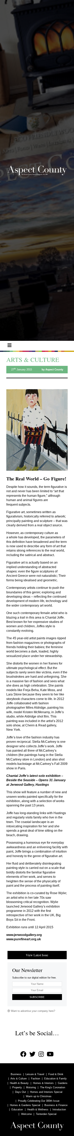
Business (16, 1074)
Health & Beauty (19, 1083)
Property (17, 1087)
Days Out (20, 1091)
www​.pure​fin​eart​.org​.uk (23, 939)
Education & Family (55, 1078)
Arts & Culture (18, 1078)
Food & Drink (55, 1074)
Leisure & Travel (34, 1074)
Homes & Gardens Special (25, 1105)
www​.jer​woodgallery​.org (24, 935)
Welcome (26, 1114)
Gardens (62, 1083)
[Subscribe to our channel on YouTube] (50, 1054)
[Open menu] (9, 345)
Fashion (35, 1078)
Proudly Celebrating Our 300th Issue (38, 1100)
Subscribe (37, 997)
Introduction (59, 1109)
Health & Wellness (37, 1109)
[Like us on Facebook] (23, 1054)
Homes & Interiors (43, 1083)
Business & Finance (55, 1105)
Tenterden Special (46, 1114)
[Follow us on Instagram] (41, 1054)
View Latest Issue (37, 955)
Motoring (31, 1087)
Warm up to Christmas (39, 1096)
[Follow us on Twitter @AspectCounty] (32, 1054)
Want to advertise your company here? (32, 1010)
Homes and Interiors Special (46, 1091)
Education (17, 1109)
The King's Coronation (52, 1087)
